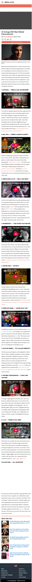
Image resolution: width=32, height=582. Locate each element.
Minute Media (13, 580)
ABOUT (2, 569)
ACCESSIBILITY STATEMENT (7, 575)
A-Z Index (3, 577)
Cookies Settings (22, 577)
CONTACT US (21, 569)
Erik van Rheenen (8, 36)
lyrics (16, 336)
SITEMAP (21, 575)
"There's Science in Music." (15, 162)
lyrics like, (21, 509)
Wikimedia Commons (22, 62)
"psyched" (12, 206)
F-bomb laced (21, 365)
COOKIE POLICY (4, 573)
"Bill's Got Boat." (10, 209)
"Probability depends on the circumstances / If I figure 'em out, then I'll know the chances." (15, 302)
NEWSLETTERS (4, 571)
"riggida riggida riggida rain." (19, 458)
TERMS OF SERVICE (23, 573)
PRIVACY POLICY (22, 571)
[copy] (11, 39)
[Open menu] (2, 2)
